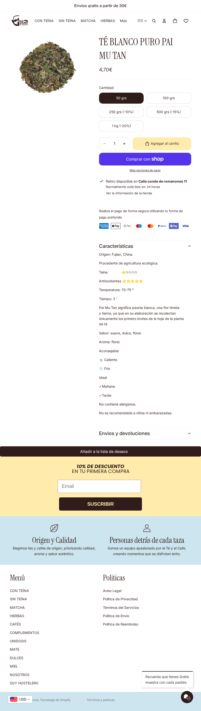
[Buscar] (154, 20)
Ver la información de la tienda (129, 193)
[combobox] (20, 699)
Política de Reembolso (120, 624)
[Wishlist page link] (186, 21)
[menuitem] (123, 20)
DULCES (16, 658)
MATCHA (17, 607)
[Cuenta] (164, 20)
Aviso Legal (112, 591)
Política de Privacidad (120, 599)
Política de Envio (116, 616)
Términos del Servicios (121, 607)
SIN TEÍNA (18, 599)
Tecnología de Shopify (55, 700)
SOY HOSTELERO (24, 683)
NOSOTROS (19, 674)
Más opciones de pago (145, 170)
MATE (14, 649)
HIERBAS (17, 616)
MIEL (14, 666)
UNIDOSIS (18, 641)
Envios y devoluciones (124, 433)
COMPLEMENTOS (24, 633)
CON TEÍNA (19, 591)
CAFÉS (15, 624)
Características (116, 246)
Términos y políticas (100, 700)
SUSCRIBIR (100, 504)
